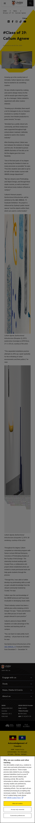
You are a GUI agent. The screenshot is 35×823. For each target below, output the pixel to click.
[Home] (17, 3)
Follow (24, 18)
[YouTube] (24, 21)
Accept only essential (17, 809)
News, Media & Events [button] (12, 690)
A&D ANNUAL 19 (10, 647)
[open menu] (5, 3)
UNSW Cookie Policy (15, 798)
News (15, 11)
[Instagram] (16, 21)
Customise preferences (17, 815)
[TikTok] (20, 21)
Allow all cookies (17, 803)
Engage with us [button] (9, 677)
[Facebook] (12, 21)
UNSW (5, 11)
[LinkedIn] (9, 21)
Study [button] (5, 684)
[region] (17, 789)
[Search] (30, 3)
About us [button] (6, 696)
